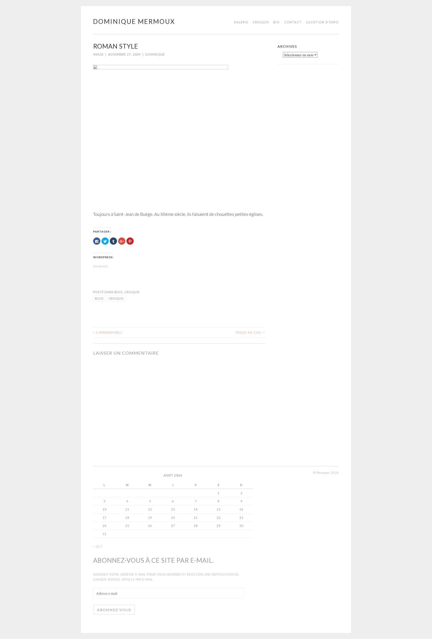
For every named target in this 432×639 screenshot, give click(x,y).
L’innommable (108, 332)
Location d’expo (322, 22)
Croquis (261, 22)
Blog (118, 292)
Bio (276, 22)
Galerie (241, 22)
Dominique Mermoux (134, 21)
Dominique (155, 54)
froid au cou (250, 332)
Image (98, 54)
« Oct (98, 546)
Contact (293, 22)
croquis (116, 298)
